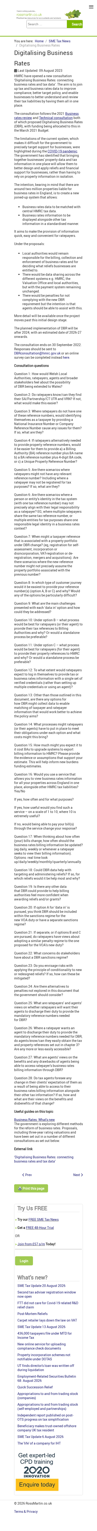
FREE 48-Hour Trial (40, 1227)
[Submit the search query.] (76, 24)
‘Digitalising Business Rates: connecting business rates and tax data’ (43, 1159)
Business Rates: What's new (34, 1119)
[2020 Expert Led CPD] (37, 1492)
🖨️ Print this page (31, 1188)
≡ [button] (91, 7)
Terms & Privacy (26, 1511)
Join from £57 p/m (31, 1244)
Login (24, 1261)
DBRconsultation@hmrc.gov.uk (37, 353)
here (66, 357)
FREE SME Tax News (43, 1219)
